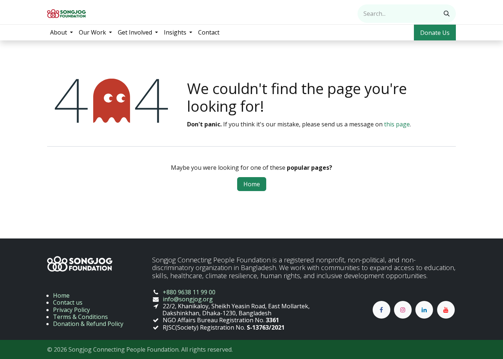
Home (251, 184)
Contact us (67, 302)
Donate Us (435, 33)
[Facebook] (381, 310)
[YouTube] (446, 310)
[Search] (446, 13)
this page (397, 124)
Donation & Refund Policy (88, 324)
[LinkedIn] (424, 310)
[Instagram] (403, 310)
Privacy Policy (71, 310)
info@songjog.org (188, 299)
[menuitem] (61, 32)
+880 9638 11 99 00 (189, 292)
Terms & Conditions (80, 317)
